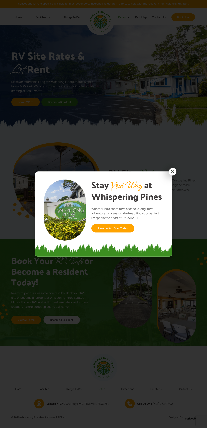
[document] (103, 214)
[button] (172, 171)
